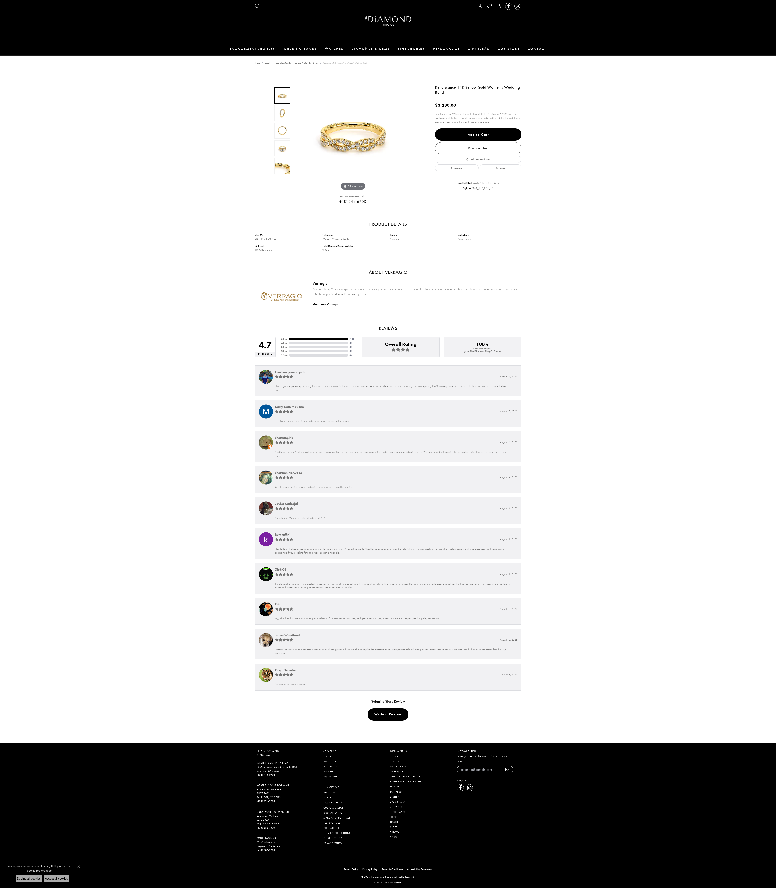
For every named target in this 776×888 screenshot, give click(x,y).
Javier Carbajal (286, 504)
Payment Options (334, 812)
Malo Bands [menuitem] (398, 766)
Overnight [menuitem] (397, 771)
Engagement (332, 776)
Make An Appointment (337, 817)
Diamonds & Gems (370, 49)
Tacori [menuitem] (394, 786)
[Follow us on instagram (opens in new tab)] (517, 6)
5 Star (284, 339)
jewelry (268, 63)
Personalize (446, 49)
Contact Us (331, 828)
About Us (329, 792)
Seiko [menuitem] (393, 837)
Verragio (394, 238)
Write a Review (388, 714)
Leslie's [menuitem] (394, 761)
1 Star (284, 355)
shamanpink (284, 438)
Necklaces (330, 766)
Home (257, 63)
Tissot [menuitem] (394, 822)
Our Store (509, 49)
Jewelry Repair (332, 802)
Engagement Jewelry (252, 49)
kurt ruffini (282, 534)
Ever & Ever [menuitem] (397, 801)
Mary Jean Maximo (289, 407)
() (351, 339)
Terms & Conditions (337, 833)
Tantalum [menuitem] (396, 791)
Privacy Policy (332, 843)
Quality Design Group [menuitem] (405, 776)
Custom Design (333, 807)
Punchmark (395, 882)
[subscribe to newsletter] (507, 769)
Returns (500, 167)
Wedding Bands (300, 49)
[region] (353, 130)
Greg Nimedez (286, 670)
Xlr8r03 (281, 569)
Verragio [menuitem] (396, 807)
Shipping (456, 167)
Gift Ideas (478, 49)
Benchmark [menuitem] (397, 812)
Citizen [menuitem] (395, 827)
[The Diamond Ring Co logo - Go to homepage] (388, 21)
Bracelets (329, 761)
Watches (334, 49)
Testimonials (332, 822)
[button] (257, 6)
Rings (327, 756)
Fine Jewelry (411, 49)
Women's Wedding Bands (306, 63)
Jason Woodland (287, 635)
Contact (537, 49)
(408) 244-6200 (351, 201)
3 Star (284, 347)
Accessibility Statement (419, 869)
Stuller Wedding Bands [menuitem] (405, 781)
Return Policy (332, 838)
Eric (277, 604)
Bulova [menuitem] (395, 832)
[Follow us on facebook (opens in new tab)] (508, 6)
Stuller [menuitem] (394, 796)
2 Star (284, 351)
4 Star (284, 343)
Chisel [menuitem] (394, 756)
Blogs (327, 797)
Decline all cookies (29, 878)
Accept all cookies (56, 878)
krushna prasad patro (291, 372)
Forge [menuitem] (394, 817)
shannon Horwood (288, 473)
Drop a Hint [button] (478, 148)
